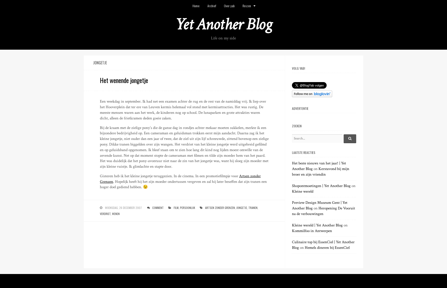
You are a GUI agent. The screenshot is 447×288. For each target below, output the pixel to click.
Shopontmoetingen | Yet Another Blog (321, 185)
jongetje (241, 208)
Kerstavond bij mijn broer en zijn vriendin (320, 171)
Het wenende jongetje (124, 80)
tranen (252, 208)
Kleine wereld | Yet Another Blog (317, 225)
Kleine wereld (302, 191)
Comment (158, 208)
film (176, 208)
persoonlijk (187, 208)
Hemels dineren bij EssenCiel (327, 247)
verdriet (105, 214)
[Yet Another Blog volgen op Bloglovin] (312, 96)
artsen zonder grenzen (220, 208)
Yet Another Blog (223, 24)
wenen (116, 214)
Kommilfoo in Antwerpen (312, 230)
